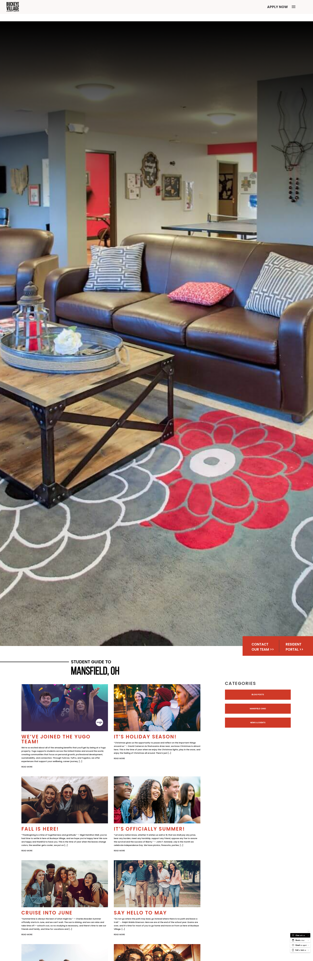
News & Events (257, 722)
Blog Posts (258, 694)
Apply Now (277, 7)
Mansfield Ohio (258, 708)
